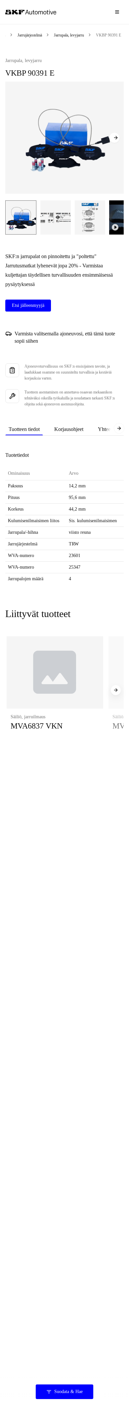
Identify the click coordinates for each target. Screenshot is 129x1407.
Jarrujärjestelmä (30, 35)
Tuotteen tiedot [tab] (24, 429)
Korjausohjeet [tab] (68, 429)
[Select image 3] (90, 217)
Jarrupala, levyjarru (69, 35)
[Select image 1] (20, 217)
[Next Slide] (114, 137)
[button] (55, 690)
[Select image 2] (55, 217)
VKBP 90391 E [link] (108, 35)
